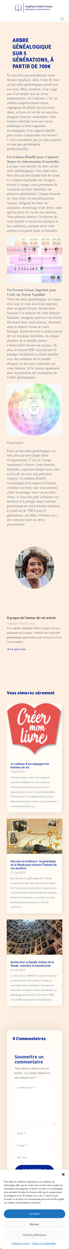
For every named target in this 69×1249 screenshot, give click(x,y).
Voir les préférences (34, 1235)
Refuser (34, 1224)
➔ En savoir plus (16, 649)
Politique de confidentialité (44, 1244)
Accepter (34, 1213)
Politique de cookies (21, 1244)
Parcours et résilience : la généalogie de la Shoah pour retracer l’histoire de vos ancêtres (34, 865)
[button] (63, 1174)
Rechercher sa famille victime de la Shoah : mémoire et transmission (32, 963)
